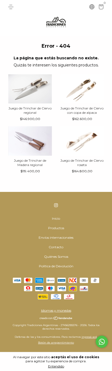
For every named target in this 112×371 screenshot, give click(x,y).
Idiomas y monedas (56, 310)
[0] (100, 8)
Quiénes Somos (56, 257)
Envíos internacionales (56, 237)
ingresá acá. (90, 337)
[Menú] (11, 7)
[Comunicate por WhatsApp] (102, 342)
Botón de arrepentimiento (56, 342)
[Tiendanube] (56, 318)
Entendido (56, 366)
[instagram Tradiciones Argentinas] (56, 205)
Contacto (56, 247)
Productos (56, 228)
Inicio (56, 218)
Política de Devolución (56, 266)
